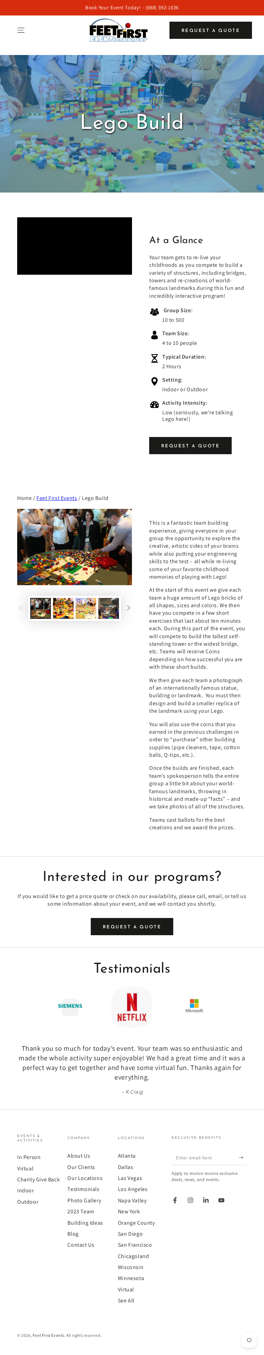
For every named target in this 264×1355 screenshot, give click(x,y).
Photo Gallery (84, 1200)
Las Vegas (130, 1178)
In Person (29, 1157)
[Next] (240, 1007)
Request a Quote (211, 31)
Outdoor (27, 1201)
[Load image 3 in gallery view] (86, 608)
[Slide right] (128, 608)
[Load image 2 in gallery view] (63, 608)
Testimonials (83, 1189)
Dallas (125, 1167)
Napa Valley (132, 1200)
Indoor (25, 1190)
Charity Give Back (38, 1179)
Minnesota (131, 1278)
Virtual (25, 1168)
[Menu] (21, 30)
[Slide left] (20, 608)
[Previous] (24, 1007)
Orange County (136, 1222)
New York (129, 1211)
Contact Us (80, 1244)
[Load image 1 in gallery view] (40, 608)
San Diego (130, 1233)
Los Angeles (133, 1189)
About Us (78, 1155)
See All (126, 1300)
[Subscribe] (243, 1157)
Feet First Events (56, 498)
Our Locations (84, 1178)
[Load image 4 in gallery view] (108, 608)
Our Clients (81, 1167)
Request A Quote (190, 446)
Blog (72, 1233)
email (215, 896)
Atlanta (127, 1155)
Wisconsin (130, 1267)
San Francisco (135, 1244)
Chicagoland (133, 1256)
